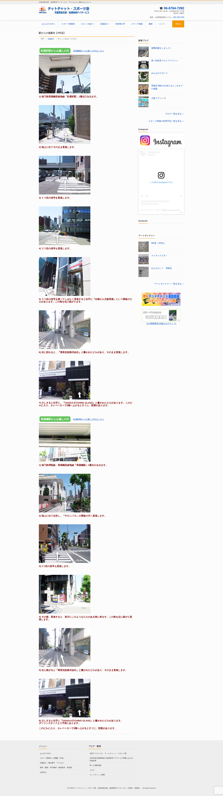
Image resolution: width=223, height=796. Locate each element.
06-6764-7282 (174, 8)
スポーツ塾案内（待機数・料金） (52, 758)
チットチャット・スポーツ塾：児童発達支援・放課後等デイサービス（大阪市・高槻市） (108, 788)
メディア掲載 (137, 24)
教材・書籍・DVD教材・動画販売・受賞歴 (56, 767)
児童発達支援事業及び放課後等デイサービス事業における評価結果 (111, 759)
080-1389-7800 (178, 17)
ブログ (92, 770)
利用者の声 (120, 24)
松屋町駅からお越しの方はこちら (88, 419)
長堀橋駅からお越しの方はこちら (88, 51)
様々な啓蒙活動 (95, 765)
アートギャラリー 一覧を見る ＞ (169, 284)
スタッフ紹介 (87, 24)
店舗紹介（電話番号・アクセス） (52, 763)
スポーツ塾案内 (68, 24)
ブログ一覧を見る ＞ (174, 114)
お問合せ (43, 772)
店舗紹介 (104, 24)
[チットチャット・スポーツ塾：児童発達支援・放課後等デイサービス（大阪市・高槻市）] (64, 10)
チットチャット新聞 (97, 775)
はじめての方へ (48, 24)
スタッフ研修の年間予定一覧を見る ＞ (166, 121)
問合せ (178, 24)
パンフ (161, 24)
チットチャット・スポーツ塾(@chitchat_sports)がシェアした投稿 (167, 210)
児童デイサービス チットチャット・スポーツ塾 (108, 753)
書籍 (151, 24)
